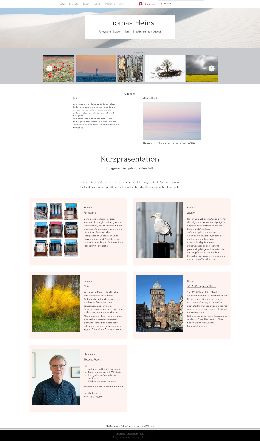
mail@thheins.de (92, 393)
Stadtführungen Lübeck (201, 286)
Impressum (120, 434)
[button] (172, 121)
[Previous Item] (49, 68)
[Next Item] (212, 68)
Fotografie (102, 245)
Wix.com (144, 437)
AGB (142, 434)
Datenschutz (132, 434)
